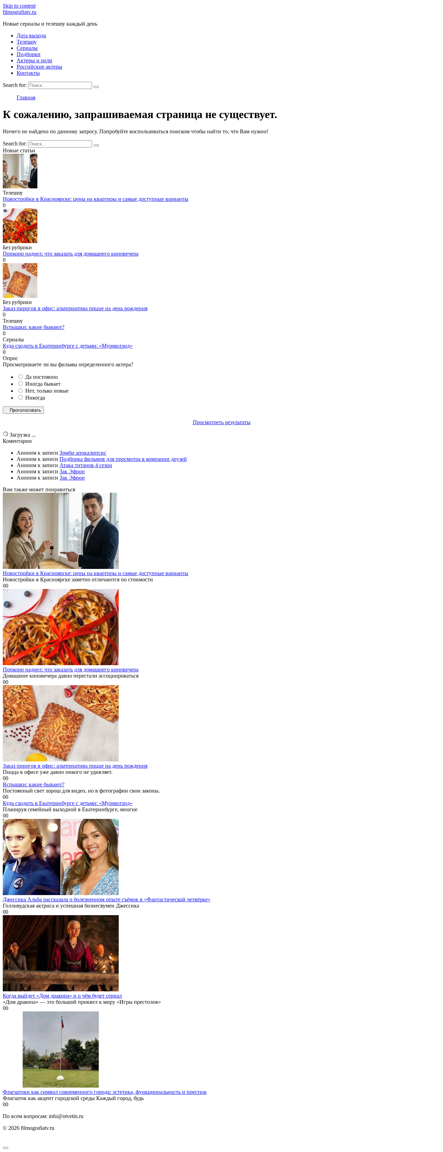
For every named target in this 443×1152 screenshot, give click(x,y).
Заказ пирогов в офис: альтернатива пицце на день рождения (75, 308)
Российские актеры (39, 67)
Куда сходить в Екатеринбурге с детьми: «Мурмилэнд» (68, 346)
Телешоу (27, 42)
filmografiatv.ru (19, 12)
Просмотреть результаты (222, 422)
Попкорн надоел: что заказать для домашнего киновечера (70, 254)
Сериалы (27, 48)
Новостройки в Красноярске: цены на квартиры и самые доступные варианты (95, 199)
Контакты (28, 73)
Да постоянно (41, 377)
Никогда (35, 398)
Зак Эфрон (72, 471)
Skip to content (19, 6)
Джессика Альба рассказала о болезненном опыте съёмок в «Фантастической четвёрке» (106, 899)
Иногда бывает (43, 384)
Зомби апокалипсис (83, 453)
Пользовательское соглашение (38, 1140)
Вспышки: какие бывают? (33, 327)
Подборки (28, 54)
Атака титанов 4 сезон (86, 465)
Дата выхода (31, 35)
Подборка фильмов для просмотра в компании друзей (123, 459)
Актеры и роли (34, 60)
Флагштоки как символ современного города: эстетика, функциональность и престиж (105, 1092)
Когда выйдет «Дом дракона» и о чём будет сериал (62, 996)
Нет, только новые (47, 391)
